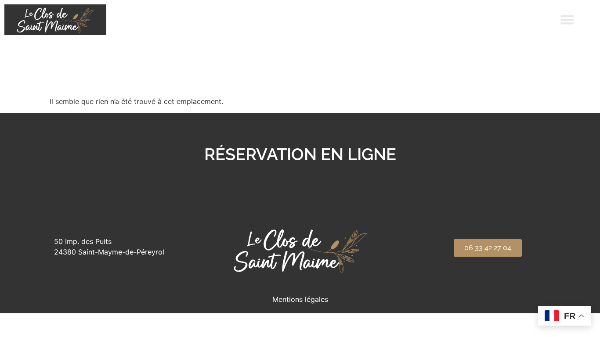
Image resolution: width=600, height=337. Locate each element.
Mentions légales (300, 299)
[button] (567, 20)
